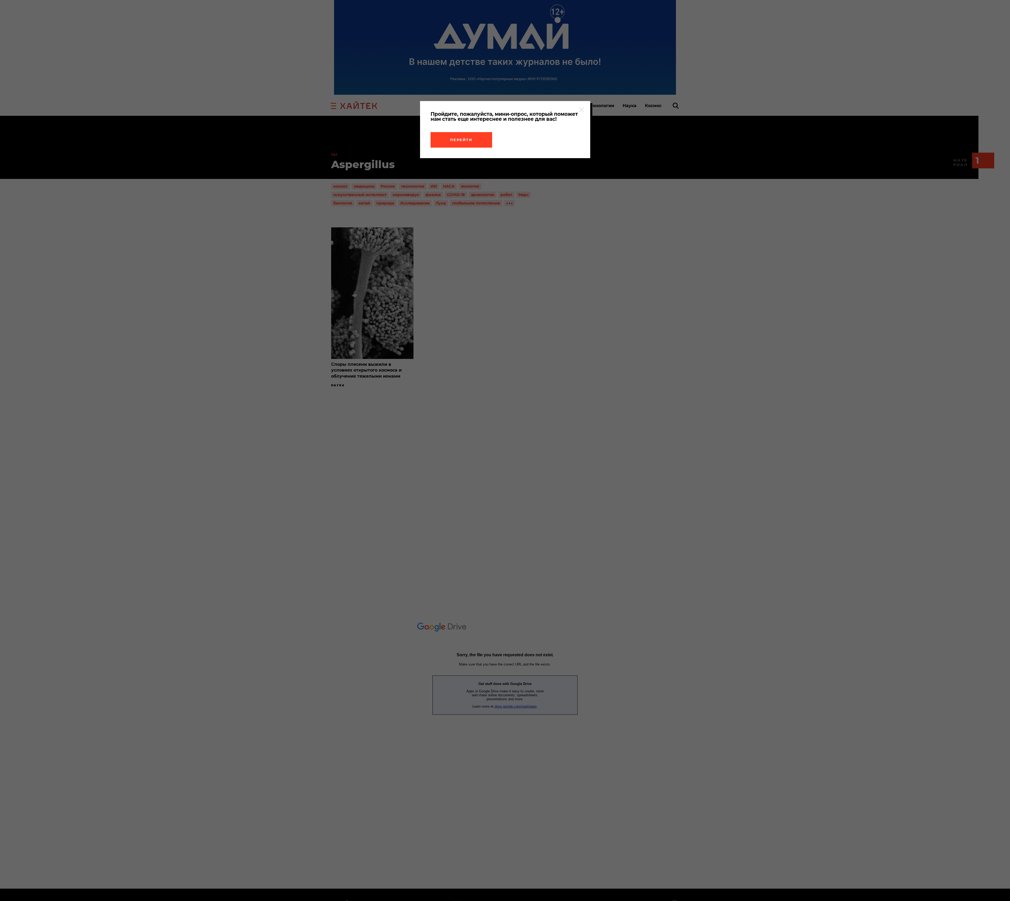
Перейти (461, 140)
